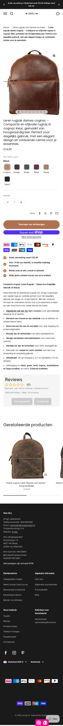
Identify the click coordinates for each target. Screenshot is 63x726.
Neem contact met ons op (15, 584)
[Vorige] (4, 4)
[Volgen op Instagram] (14, 653)
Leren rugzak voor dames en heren (29, 27)
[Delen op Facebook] (40, 213)
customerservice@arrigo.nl (22, 525)
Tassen (6, 616)
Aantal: (6, 195)
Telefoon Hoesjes (11, 631)
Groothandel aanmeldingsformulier (45, 621)
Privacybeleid (41, 590)
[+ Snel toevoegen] (46, 474)
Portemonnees (10, 626)
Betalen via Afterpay (12, 600)
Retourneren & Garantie (14, 590)
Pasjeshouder (9, 637)
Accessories (9, 642)
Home (6, 27)
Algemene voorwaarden (46, 584)
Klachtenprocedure (12, 595)
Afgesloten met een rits (17, 311)
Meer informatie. (30, 392)
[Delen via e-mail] (57, 213)
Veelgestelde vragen (12, 579)
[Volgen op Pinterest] (22, 653)
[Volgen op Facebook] (5, 653)
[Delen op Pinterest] (51, 213)
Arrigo (15, 532)
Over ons (39, 579)
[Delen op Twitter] (45, 213)
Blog (37, 595)
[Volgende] (59, 4)
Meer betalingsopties (31, 237)
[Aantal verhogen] (21, 202)
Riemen (6, 621)
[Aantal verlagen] (8, 202)
